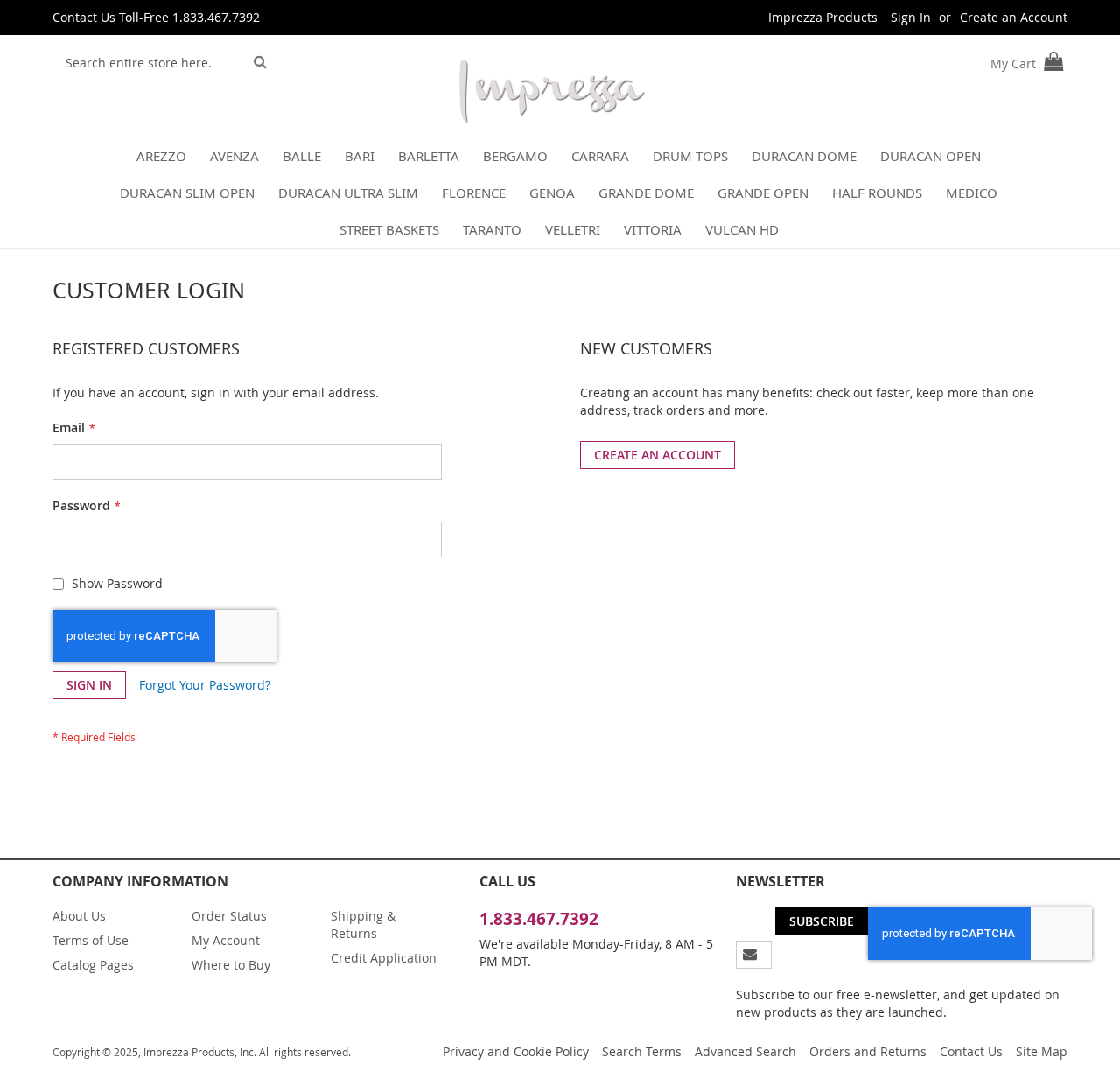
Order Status (229, 915)
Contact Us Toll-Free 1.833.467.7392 (156, 17)
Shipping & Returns (363, 924)
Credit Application (384, 957)
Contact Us (971, 1051)
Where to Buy (231, 964)
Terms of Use (90, 940)
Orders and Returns (868, 1051)
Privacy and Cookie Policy (516, 1051)
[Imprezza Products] (551, 95)
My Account (226, 940)
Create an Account (1014, 17)
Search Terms (642, 1051)
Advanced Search (745, 1051)
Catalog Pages (93, 964)
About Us (79, 915)
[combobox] (150, 62)
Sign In (911, 17)
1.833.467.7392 (539, 918)
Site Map (1042, 1051)
